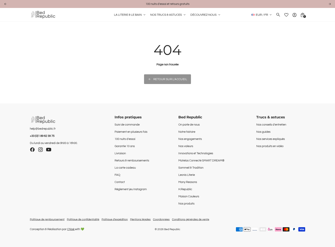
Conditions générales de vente (190, 219)
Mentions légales (140, 219)
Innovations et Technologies (195, 153)
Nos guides (263, 131)
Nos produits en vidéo (269, 146)
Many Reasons (187, 182)
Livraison (120, 153)
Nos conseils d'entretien (271, 124)
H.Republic (185, 189)
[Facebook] (32, 149)
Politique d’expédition (115, 219)
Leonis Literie (186, 174)
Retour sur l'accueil (170, 79)
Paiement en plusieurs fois (131, 131)
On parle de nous (189, 124)
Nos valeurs (185, 146)
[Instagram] (40, 149)
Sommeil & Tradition (190, 167)
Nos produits (186, 203)
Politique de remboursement (47, 219)
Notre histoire (186, 131)
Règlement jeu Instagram (131, 189)
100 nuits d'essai (125, 139)
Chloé (71, 229)
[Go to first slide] (329, 4)
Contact (120, 182)
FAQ (117, 174)
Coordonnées (161, 219)
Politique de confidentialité (83, 219)
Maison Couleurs (188, 196)
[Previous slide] (5, 4)
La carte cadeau (125, 167)
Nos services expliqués (270, 139)
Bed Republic (172, 229)
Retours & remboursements (132, 160)
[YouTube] (48, 149)
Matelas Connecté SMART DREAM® (201, 160)
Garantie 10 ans (125, 146)
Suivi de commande (127, 124)
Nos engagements (190, 139)
